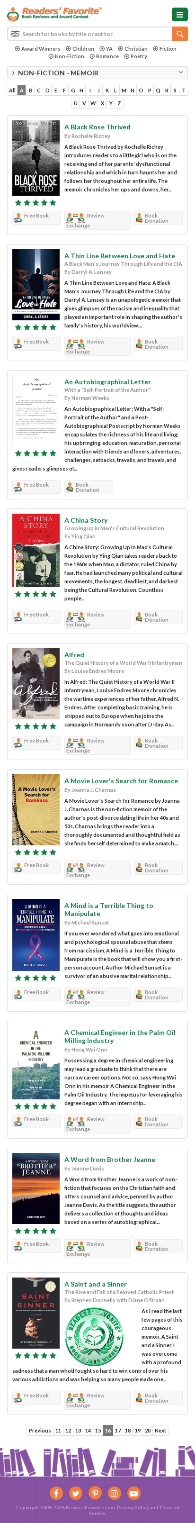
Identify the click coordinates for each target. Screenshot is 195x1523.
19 (138, 1430)
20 (148, 1430)
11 (58, 1430)
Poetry (139, 56)
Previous (40, 1430)
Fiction (168, 48)
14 (88, 1430)
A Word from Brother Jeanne (109, 1159)
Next (160, 1430)
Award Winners (41, 48)
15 (98, 1430)
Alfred (74, 655)
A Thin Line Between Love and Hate (119, 256)
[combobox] (97, 33)
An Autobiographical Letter (107, 382)
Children (83, 48)
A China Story (85, 520)
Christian (136, 48)
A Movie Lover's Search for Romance (121, 781)
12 (68, 1430)
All (12, 90)
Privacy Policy (133, 1507)
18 (128, 1430)
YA (109, 48)
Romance (107, 56)
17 (118, 1430)
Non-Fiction (69, 56)
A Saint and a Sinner (95, 1284)
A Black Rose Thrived (97, 127)
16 (108, 1430)
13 (78, 1430)
